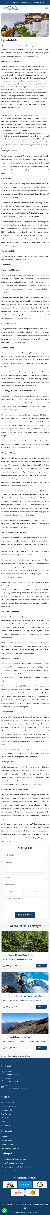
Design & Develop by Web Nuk (25, 1212)
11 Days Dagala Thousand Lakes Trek (17, 1037)
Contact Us (5, 1126)
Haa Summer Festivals (10, 1148)
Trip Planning (6, 1114)
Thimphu (4, 1136)
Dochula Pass (6, 1140)
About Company (7, 1102)
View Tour (41, 966)
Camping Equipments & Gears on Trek (16, 1167)
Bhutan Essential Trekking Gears (13, 1159)
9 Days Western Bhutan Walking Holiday (18, 955)
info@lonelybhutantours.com (33, 2)
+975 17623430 (13, 2)
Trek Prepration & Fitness (11, 1171)
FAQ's (3, 1122)
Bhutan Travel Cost (8, 1106)
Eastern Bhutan (7, 1144)
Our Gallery (5, 1118)
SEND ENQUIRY (24, 915)
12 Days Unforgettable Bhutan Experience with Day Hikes (24, 996)
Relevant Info (6, 1110)
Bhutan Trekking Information (12, 1163)
